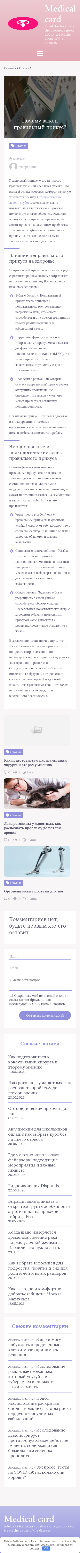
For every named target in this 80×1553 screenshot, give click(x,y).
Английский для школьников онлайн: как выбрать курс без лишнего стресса (37, 1134)
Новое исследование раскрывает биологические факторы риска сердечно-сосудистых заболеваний (39, 1408)
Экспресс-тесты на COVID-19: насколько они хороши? (38, 1472)
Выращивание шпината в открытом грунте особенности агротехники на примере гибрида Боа (39, 1209)
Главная (10, 68)
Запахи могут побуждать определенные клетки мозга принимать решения (35, 1347)
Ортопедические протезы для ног (38, 1111)
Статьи (24, 68)
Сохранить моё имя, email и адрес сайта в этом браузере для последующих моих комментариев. (39, 999)
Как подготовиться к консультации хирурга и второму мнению (32, 1062)
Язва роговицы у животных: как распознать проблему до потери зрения (39, 1087)
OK (46, 1548)
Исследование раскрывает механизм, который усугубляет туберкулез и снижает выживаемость (36, 1376)
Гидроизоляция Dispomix (33, 1185)
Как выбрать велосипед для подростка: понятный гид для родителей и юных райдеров (38, 1268)
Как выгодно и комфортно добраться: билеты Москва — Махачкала (37, 1293)
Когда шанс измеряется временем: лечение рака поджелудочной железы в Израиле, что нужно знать (34, 1239)
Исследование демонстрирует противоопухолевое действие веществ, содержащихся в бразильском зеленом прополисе (38, 1442)
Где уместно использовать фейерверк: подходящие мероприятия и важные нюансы (34, 1162)
